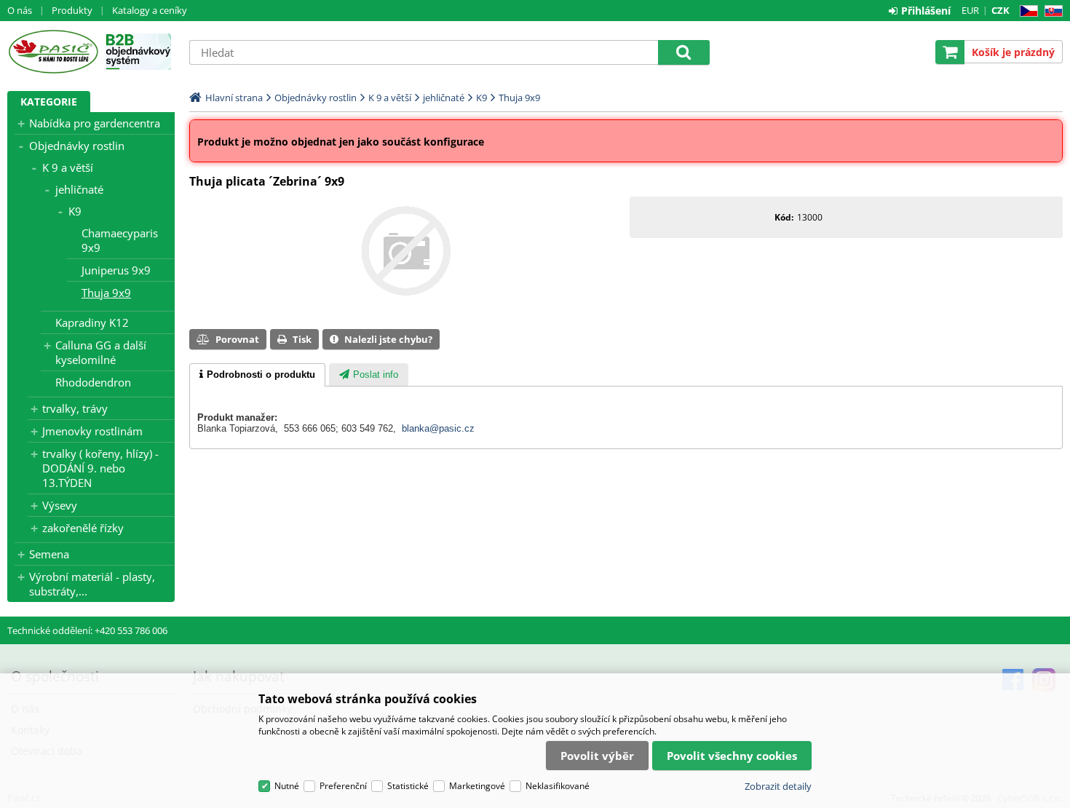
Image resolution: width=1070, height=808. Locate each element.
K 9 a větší (67, 167)
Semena (49, 554)
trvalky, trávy (75, 408)
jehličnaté (79, 189)
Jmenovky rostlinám (92, 431)
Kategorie (48, 101)
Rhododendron (93, 382)
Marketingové (477, 786)
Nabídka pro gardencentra (94, 123)
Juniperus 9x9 (116, 270)
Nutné (286, 786)
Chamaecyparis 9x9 (120, 240)
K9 (75, 211)
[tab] (257, 375)
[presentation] (257, 375)
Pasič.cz (52, 51)
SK (1050, 11)
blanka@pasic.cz (438, 428)
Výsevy (59, 505)
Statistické (408, 786)
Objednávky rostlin (76, 145)
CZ (1026, 11)
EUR (970, 10)
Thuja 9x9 (106, 292)
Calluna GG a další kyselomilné (100, 352)
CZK (1000, 10)
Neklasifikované (558, 786)
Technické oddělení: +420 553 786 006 (87, 630)
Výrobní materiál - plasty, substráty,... (92, 583)
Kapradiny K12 (92, 322)
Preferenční (343, 786)
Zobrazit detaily (778, 786)
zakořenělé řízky (83, 527)
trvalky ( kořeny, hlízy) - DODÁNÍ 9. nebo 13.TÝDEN (100, 468)
